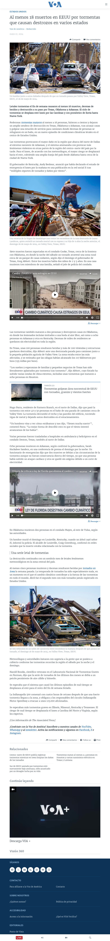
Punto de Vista (17, 932)
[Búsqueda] (90, 937)
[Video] (66, 937)
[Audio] (42, 937)
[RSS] (30, 869)
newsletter (30, 730)
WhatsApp (15, 730)
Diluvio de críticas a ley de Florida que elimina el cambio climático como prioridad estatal (59, 471)
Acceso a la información (21, 917)
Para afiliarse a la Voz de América (26, 887)
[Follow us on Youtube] (24, 869)
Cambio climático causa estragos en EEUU (34, 273)
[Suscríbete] (42, 869)
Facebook (84, 730)
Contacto (60, 887)
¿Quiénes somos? (18, 902)
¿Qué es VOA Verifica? (66, 917)
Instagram (15, 733)
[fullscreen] (97, 317)
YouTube (86, 726)
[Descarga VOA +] (55, 812)
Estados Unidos (18, 12)
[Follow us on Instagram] (49, 869)
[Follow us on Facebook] (12, 869)
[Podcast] (36, 869)
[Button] (74, 39)
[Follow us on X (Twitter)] (18, 869)
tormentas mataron (31, 122)
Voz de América (23, 277)
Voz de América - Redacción (23, 29)
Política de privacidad (66, 902)
